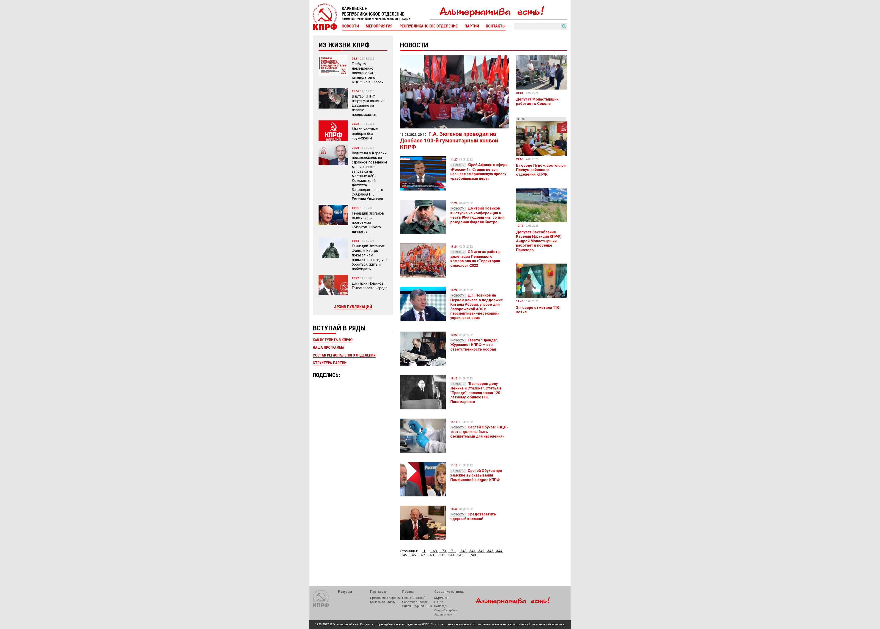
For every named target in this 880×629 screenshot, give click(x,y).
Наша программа (328, 347)
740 (473, 555)
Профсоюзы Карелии (385, 597)
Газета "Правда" (413, 597)
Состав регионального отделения (344, 355)
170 (443, 551)
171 (452, 551)
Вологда (440, 606)
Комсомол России (383, 602)
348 (431, 555)
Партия (472, 26)
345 (404, 555)
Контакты (496, 26)
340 (463, 551)
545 (460, 555)
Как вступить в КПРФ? (333, 340)
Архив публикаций (353, 306)
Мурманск (441, 597)
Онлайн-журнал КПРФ (417, 606)
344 (499, 551)
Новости (350, 26)
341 (472, 551)
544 (451, 555)
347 (422, 555)
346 (413, 555)
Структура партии (329, 363)
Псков (438, 602)
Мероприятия (379, 26)
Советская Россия (415, 602)
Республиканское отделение (428, 26)
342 (481, 551)
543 (442, 555)
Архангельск (443, 614)
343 (490, 551)
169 (434, 551)
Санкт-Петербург (446, 610)
